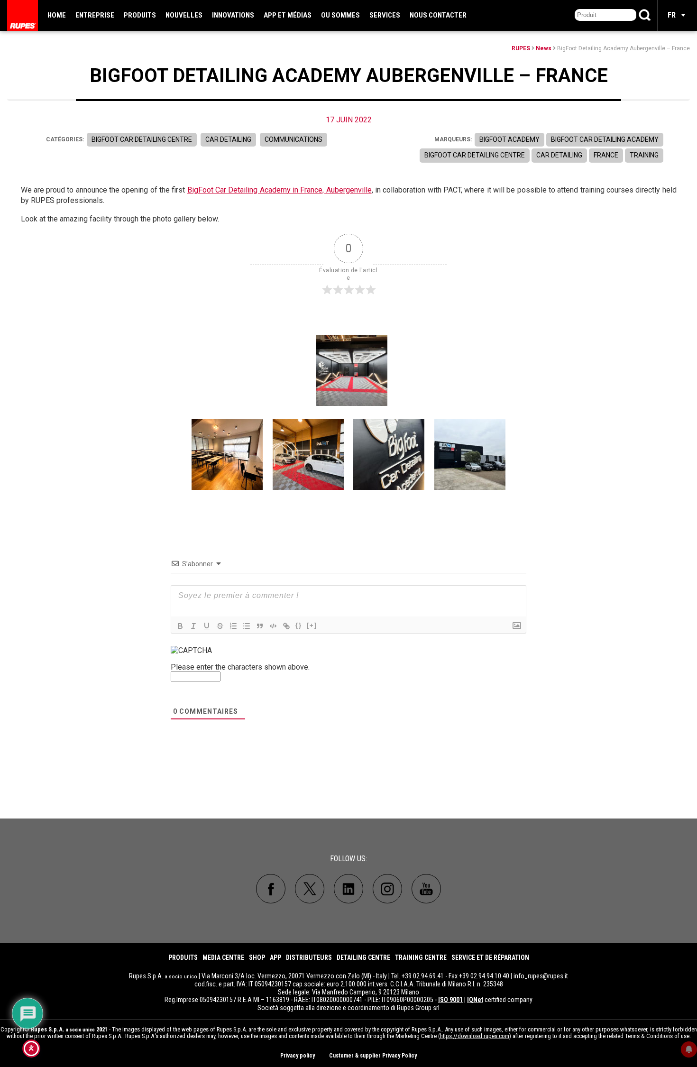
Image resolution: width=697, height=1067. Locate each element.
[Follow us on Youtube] (426, 888)
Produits (140, 15)
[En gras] (180, 626)
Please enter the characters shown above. (240, 666)
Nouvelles (183, 15)
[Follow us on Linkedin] (348, 888)
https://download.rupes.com (474, 1035)
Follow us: (348, 858)
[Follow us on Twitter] (309, 888)
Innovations (233, 15)
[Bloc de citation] (259, 626)
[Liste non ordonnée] (246, 626)
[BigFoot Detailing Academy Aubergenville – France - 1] (352, 370)
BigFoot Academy (509, 139)
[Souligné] (206, 626)
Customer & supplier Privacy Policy (373, 1055)
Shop (257, 957)
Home (56, 15)
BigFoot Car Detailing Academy (605, 139)
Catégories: (65, 139)
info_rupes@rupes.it (541, 976)
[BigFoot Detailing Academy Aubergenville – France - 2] (227, 454)
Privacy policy (297, 1055)
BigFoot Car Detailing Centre (142, 139)
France (606, 155)
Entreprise (94, 15)
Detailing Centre (363, 957)
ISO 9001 (450, 999)
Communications (293, 139)
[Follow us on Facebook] (270, 888)
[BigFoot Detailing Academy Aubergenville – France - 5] (470, 454)
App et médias (288, 15)
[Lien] (286, 626)
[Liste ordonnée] (233, 626)
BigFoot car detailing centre (474, 155)
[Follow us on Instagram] (387, 888)
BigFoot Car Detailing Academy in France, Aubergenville (279, 189)
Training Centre (421, 957)
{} (298, 625)
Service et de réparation (490, 957)
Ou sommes (340, 15)
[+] (312, 625)
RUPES (521, 48)
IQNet (475, 999)
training (644, 155)
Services (384, 15)
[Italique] (193, 626)
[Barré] (220, 626)
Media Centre (223, 957)
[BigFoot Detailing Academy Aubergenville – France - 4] (389, 454)
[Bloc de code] (273, 626)
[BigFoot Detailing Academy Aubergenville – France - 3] (308, 454)
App (275, 957)
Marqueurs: (453, 139)
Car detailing (228, 139)
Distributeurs (309, 957)
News (543, 48)
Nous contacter (438, 15)
